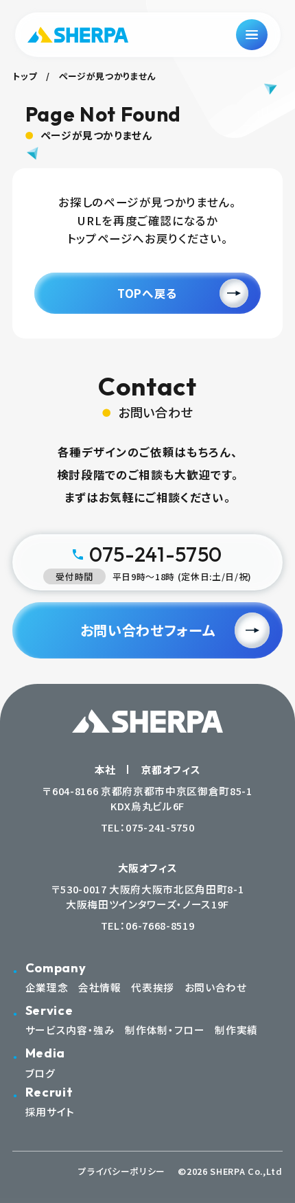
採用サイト (50, 1111)
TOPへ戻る (147, 293)
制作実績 (236, 1029)
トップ (24, 75)
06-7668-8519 (160, 925)
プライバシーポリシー (121, 1171)
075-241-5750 (160, 827)
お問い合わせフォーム (147, 630)
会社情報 (99, 987)
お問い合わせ (216, 987)
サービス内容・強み (70, 1029)
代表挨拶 (152, 987)
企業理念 (47, 987)
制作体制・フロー (164, 1029)
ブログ (40, 1073)
